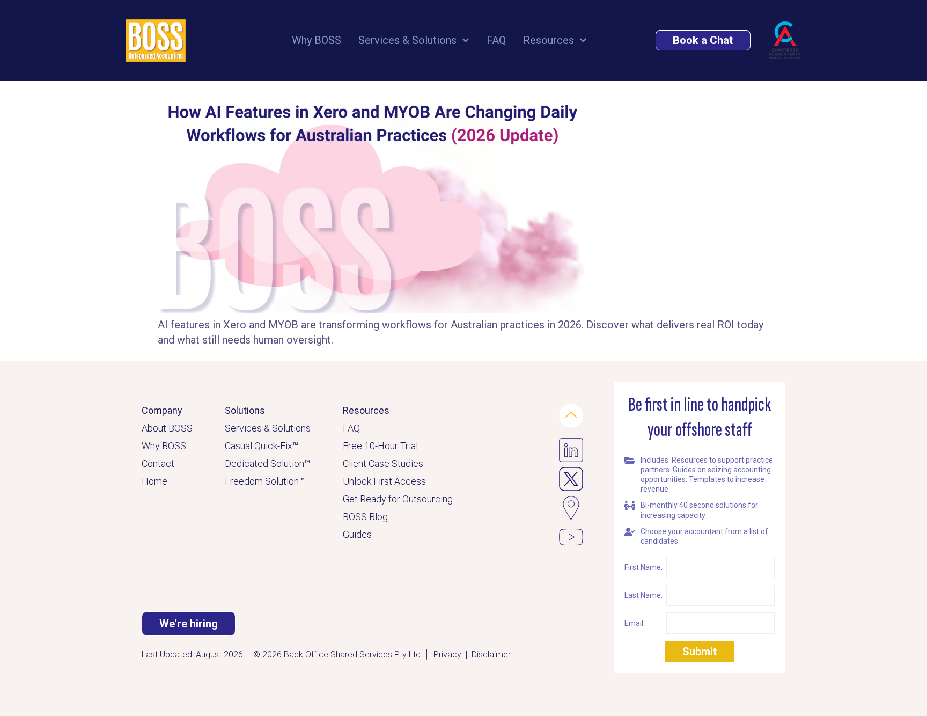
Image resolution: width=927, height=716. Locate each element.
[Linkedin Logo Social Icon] (571, 450)
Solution (290, 463)
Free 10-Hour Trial (380, 445)
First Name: (643, 567)
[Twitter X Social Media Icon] (571, 479)
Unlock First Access (384, 481)
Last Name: (643, 595)
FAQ (496, 40)
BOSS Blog (365, 516)
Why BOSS (316, 40)
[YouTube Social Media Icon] (571, 537)
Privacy (447, 654)
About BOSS (167, 428)
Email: (634, 623)
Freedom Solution (265, 481)
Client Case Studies (383, 463)
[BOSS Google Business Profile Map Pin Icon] (571, 508)
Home (154, 481)
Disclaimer (491, 654)
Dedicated (247, 463)
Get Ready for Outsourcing (398, 499)
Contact (158, 463)
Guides (357, 534)
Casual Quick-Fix (261, 445)
